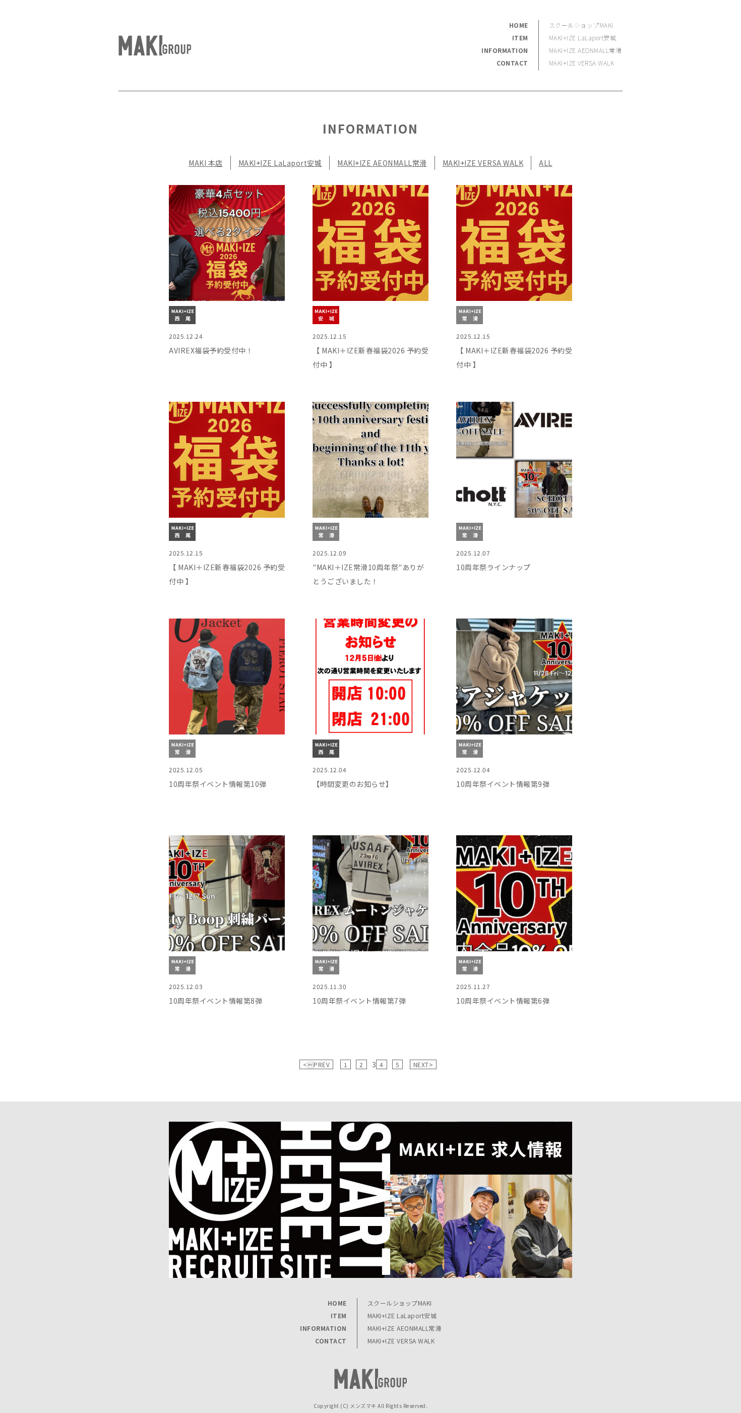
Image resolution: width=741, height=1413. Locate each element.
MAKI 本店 (206, 163)
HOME (518, 25)
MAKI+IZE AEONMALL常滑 (585, 50)
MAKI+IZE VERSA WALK (581, 62)
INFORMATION (504, 50)
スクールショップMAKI (581, 25)
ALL (545, 163)
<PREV (316, 1064)
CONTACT (512, 62)
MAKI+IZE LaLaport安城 (582, 37)
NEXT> (423, 1064)
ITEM (520, 37)
